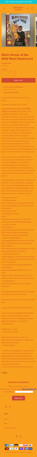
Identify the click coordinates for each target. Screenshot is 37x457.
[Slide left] (14, 50)
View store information (11, 92)
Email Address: (9, 392)
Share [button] (5, 373)
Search (6, 419)
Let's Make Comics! (10, 428)
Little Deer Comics (15, 452)
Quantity (4, 69)
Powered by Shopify (26, 452)
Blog (5, 423)
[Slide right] (23, 50)
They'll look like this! (29, 389)
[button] (4, 8)
